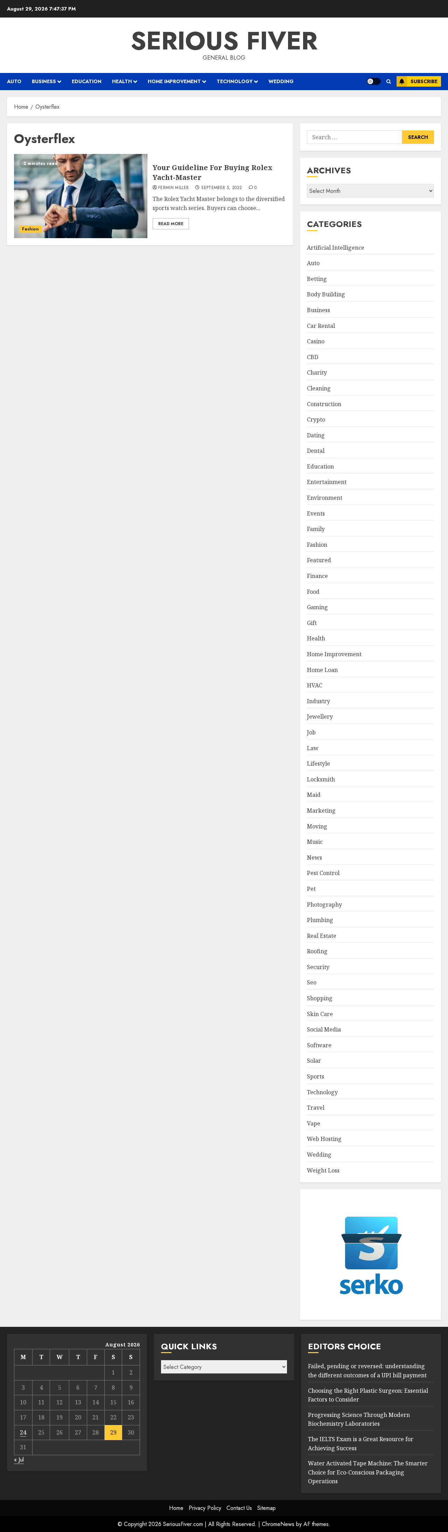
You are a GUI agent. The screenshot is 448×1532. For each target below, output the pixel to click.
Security (318, 967)
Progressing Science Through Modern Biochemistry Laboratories (359, 1419)
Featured (319, 560)
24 (23, 1432)
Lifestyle (318, 763)
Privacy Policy (205, 1508)
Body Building (326, 294)
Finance (317, 576)
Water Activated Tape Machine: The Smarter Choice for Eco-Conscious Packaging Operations (368, 1472)
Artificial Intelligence (335, 247)
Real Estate (321, 936)
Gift (312, 623)
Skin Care (320, 1014)
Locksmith (321, 779)
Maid (314, 795)
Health (122, 81)
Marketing (321, 810)
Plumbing (320, 920)
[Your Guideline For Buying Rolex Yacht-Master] (80, 196)
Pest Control (323, 873)
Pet (311, 889)
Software (319, 1045)
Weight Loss (323, 1170)
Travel (315, 1107)
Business (44, 81)
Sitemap (266, 1508)
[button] (388, 81)
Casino (315, 341)
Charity (317, 372)
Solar (314, 1060)
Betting (317, 279)
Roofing (317, 951)
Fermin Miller (173, 188)
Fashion (30, 229)
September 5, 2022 (221, 188)
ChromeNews (278, 1524)
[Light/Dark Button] (374, 81)
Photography (324, 904)
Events (316, 513)
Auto (14, 81)
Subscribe (424, 81)
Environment (324, 498)
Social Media (324, 1029)
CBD (312, 357)
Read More (170, 224)
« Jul (19, 1460)
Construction (324, 404)
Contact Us (239, 1508)
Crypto (316, 419)
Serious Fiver (224, 40)
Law (312, 748)
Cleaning (319, 388)
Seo (311, 982)
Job (311, 732)
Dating (316, 435)
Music (315, 842)
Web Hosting (324, 1139)
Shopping (319, 998)
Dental (315, 451)
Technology (235, 81)
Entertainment (326, 482)
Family (316, 529)
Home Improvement (174, 81)
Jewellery (320, 716)
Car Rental (321, 326)
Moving (317, 826)
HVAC (314, 685)
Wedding (281, 81)
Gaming (317, 607)
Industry (318, 701)
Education (87, 81)
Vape (313, 1123)
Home (176, 1508)
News (314, 857)
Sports (315, 1076)
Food (313, 592)
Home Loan (322, 670)
